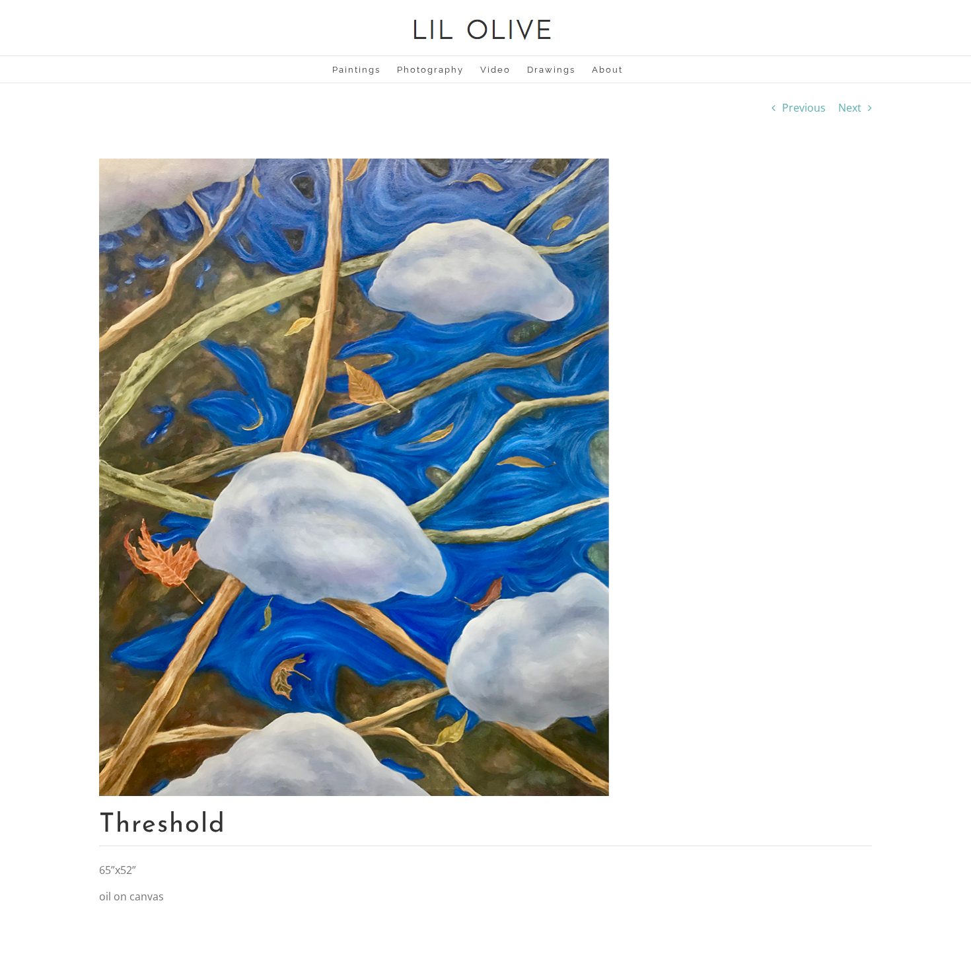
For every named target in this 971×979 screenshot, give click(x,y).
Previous (804, 107)
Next (849, 107)
